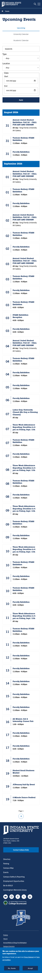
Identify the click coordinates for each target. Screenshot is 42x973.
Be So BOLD (8, 885)
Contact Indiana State (21, 850)
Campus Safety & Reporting (14, 876)
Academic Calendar (21, 40)
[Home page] (2, 11)
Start (6, 76)
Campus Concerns (8, 946)
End (5, 86)
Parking (6, 863)
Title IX (5, 939)
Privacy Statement (29, 957)
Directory (6, 859)
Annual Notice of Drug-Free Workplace (15, 942)
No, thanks (12, 968)
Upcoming (21, 28)
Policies (5, 935)
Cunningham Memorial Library (15, 890)
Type (4, 54)
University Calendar (21, 34)
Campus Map (8, 868)
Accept (30, 968)
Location (6, 63)
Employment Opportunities (13, 881)
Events (5, 872)
